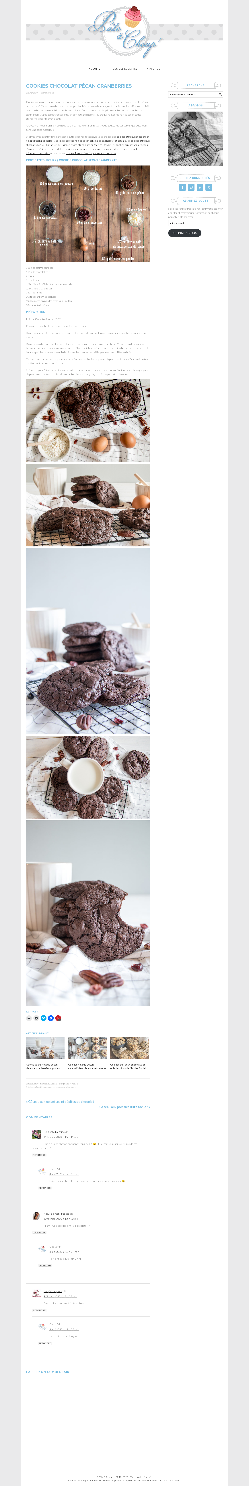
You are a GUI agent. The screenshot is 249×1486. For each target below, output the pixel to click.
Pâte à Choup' (124, 30)
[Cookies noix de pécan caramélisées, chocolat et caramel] (87, 1048)
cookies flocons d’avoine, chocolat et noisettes (91, 153)
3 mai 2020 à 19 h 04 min (64, 1251)
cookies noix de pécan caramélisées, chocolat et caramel (96, 140)
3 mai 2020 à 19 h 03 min (64, 1174)
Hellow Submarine (54, 1131)
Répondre (39, 1155)
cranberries (54, 1087)
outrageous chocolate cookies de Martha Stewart (84, 144)
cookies (46, 1087)
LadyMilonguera (53, 1291)
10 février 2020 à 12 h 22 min (61, 1218)
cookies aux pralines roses (112, 149)
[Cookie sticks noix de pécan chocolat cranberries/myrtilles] (45, 1048)
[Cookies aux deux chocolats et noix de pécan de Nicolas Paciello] (129, 1048)
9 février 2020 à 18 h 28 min (60, 1296)
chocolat (38, 1087)
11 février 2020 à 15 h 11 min (61, 1136)
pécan (73, 1087)
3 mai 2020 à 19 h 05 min (64, 1329)
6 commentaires (47, 92)
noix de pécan (65, 1087)
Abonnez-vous (184, 233)
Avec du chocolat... (43, 1083)
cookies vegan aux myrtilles (79, 149)
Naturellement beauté (56, 1213)
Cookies (54, 1083)
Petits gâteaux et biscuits (68, 1083)
